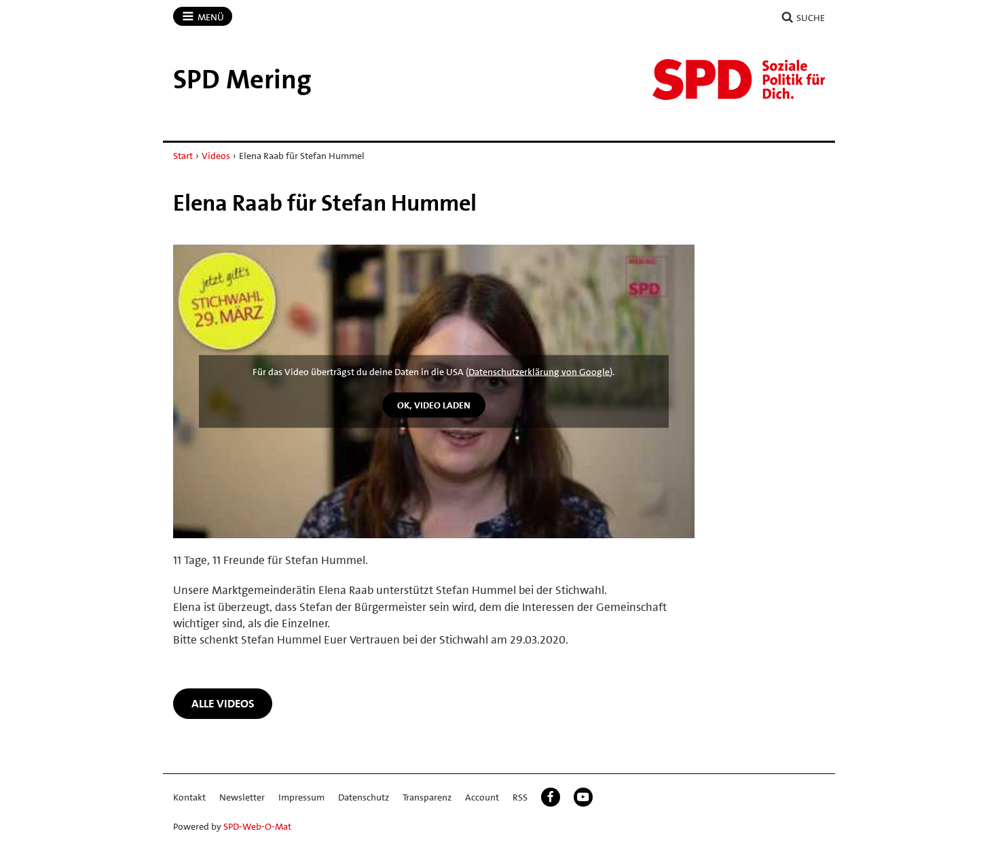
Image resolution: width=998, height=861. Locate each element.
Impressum (301, 797)
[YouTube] (583, 797)
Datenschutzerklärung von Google (539, 372)
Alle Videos (223, 703)
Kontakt (189, 797)
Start (183, 156)
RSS (520, 797)
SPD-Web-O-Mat (257, 826)
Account (482, 797)
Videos (216, 156)
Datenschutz (363, 797)
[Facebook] (550, 797)
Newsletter (242, 797)
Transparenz (427, 797)
